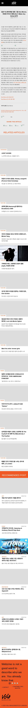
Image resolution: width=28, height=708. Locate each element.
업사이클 (4, 111)
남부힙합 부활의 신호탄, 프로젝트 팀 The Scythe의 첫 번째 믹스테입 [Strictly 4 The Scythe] (14, 434)
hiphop (17, 110)
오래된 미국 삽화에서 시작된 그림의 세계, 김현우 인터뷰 (12, 620)
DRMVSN (24, 705)
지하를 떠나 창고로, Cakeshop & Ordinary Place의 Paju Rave (12, 529)
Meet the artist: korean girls (11, 349)
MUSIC (12, 17)
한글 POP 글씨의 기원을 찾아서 (11, 498)
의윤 (11, 117)
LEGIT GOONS (6, 153)
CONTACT (6, 687)
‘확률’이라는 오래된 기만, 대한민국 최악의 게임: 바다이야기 (12, 560)
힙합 (13, 111)
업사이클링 (9, 111)
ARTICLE (4, 556)
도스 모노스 (22, 110)
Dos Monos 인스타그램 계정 (7, 99)
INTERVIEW (4, 149)
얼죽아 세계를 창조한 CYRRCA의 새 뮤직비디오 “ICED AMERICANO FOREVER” (13, 376)
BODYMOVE (5, 587)
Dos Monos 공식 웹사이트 (7, 97)
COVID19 (4, 110)
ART (3, 496)
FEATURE (3, 175)
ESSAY (3, 526)
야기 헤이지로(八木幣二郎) (20, 82)
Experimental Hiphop (10, 110)
